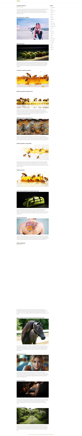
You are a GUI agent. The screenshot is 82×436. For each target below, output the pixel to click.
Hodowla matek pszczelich (24, 70)
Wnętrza (52, 47)
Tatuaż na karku (21, 380)
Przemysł (52, 31)
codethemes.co (50, 434)
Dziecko (52, 12)
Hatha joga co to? (21, 354)
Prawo (52, 30)
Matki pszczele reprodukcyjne (25, 118)
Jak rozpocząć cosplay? (23, 17)
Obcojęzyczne (53, 26)
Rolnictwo (52, 33)
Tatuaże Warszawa (22, 217)
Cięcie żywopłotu (21, 407)
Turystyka (52, 42)
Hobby (52, 16)
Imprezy (52, 17)
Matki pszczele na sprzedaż (24, 143)
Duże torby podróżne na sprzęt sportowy (28, 191)
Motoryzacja (53, 23)
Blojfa (18, 1)
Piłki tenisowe (20, 43)
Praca (52, 28)
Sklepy (52, 35)
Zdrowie (52, 49)
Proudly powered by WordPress (33, 434)
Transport (52, 40)
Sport (51, 37)
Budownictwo (53, 10)
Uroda (52, 44)
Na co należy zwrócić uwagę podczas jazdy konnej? (30, 317)
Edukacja (52, 14)
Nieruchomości (53, 24)
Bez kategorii (53, 7)
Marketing (52, 19)
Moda (52, 21)
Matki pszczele (21, 170)
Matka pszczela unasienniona (25, 91)
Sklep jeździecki (21, 243)
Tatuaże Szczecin (21, 5)
